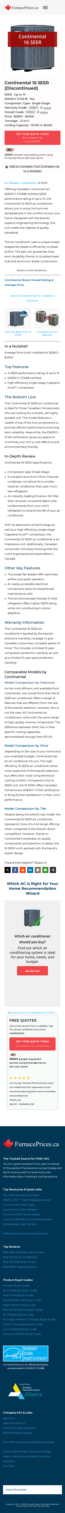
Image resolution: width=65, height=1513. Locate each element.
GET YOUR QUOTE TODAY (32, 138)
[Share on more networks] (53, 870)
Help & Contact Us (14, 1423)
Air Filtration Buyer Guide (18, 1314)
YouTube (8, 1466)
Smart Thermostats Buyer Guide (23, 1324)
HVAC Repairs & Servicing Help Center (26, 1233)
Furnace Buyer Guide (16, 1285)
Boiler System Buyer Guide (19, 1305)
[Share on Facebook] (15, 870)
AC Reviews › (12, 183)
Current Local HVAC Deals (18, 1204)
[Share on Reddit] (23, 870)
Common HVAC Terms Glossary (22, 1214)
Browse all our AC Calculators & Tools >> (32, 1012)
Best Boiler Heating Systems (20, 1266)
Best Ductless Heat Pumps (19, 1262)
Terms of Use (35, 1506)
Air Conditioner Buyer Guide (20, 1290)
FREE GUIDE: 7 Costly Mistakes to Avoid (26, 1200)
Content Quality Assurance (19, 1428)
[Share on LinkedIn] (30, 870)
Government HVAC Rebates (20, 1209)
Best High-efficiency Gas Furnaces (23, 1252)
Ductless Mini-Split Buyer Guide (22, 1300)
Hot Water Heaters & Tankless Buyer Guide (29, 1319)
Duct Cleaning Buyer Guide (20, 1329)
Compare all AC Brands (47, 333)
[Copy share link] (38, 870)
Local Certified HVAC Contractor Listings (27, 1451)
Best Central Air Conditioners (20, 1257)
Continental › (29, 183)
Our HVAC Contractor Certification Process (28, 1442)
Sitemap (45, 1506)
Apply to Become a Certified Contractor (27, 1456)
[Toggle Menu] (45, 7)
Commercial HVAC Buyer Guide (22, 1334)
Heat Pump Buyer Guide (18, 1295)
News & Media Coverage (17, 1432)
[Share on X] (8, 870)
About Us (8, 1418)
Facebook (9, 1461)
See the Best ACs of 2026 (18, 333)
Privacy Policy (22, 1506)
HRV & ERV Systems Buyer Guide (23, 1309)
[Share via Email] (45, 870)
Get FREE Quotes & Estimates (21, 1195)
